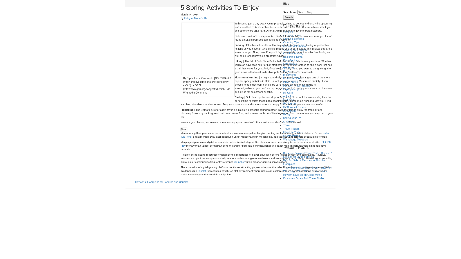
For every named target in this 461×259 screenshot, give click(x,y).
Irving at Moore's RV (195, 18)
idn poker (239, 161)
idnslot (202, 170)
